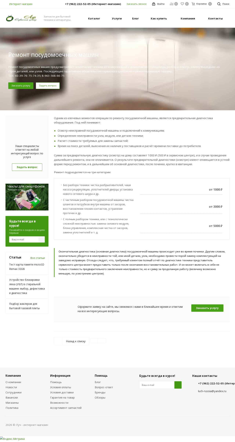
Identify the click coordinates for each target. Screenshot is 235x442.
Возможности (59, 402)
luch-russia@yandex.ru (212, 391)
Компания (13, 376)
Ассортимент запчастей (66, 408)
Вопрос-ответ (104, 387)
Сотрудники (13, 392)
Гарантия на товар (62, 397)
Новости (11, 387)
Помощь (56, 382)
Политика (12, 408)
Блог (98, 382)
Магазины (12, 402)
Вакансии (12, 397)
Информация (60, 376)
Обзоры (100, 397)
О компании (13, 382)
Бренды (100, 392)
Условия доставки (62, 392)
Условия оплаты (60, 387)
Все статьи (37, 258)
